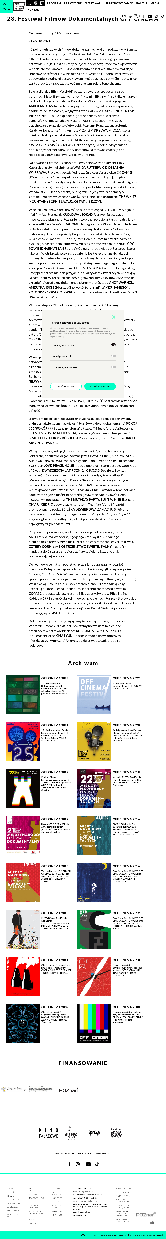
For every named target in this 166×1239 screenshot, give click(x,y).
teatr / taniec (36, 1198)
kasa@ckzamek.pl (86, 1191)
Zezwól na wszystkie (100, 386)
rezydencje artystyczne (36, 1212)
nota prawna (123, 1196)
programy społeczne (12, 1215)
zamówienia (13, 1203)
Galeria (141, 3)
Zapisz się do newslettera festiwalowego (83, 1153)
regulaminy (122, 1192)
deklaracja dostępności (123, 1206)
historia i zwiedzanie (35, 1206)
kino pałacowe (57, 1193)
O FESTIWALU (93, 3)
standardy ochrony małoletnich (123, 1213)
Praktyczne (73, 3)
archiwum (58, 1215)
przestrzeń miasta (35, 1218)
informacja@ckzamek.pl (89, 1201)
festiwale (57, 1188)
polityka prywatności (123, 1200)
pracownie (13, 1210)
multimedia (13, 1199)
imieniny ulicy (36, 1223)
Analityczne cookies (64, 356)
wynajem (57, 1211)
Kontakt (34, 9)
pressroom (58, 1201)
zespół (10, 1192)
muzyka (33, 1194)
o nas (10, 1188)
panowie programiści (154, 1235)
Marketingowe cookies (65, 367)
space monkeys (120, 1235)
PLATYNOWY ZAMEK (119, 3)
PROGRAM (54, 3)
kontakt (57, 1198)
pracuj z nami (56, 1206)
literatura (35, 1201)
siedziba (11, 1196)
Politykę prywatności (96, 334)
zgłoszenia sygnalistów (123, 1220)
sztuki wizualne (34, 1189)
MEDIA (155, 3)
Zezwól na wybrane (66, 386)
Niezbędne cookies (63, 345)
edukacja (12, 1207)
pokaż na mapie (124, 1188)
